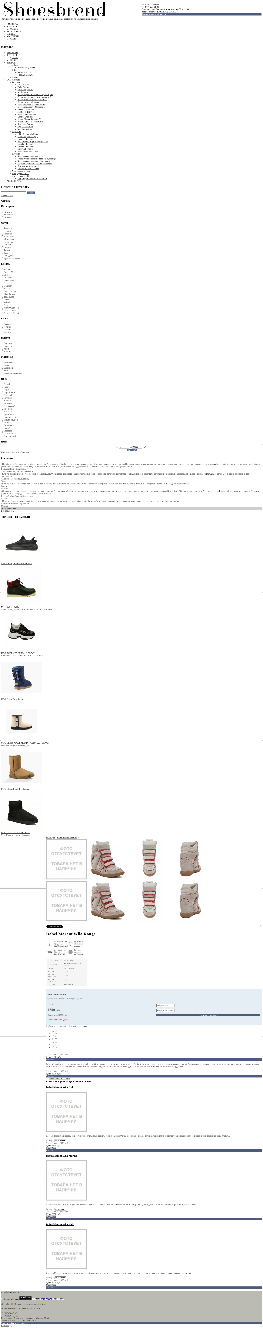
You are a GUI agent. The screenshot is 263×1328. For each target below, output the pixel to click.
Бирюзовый (9, 392)
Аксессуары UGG (20, 176)
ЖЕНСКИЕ (12, 26)
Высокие (8, 343)
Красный (8, 409)
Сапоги (7, 245)
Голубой (8, 398)
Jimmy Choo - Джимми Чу (30, 119)
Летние (7, 327)
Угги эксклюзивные (21, 171)
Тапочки (8, 228)
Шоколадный (10, 433)
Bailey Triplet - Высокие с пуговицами (35, 94)
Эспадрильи (9, 255)
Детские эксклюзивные (28, 166)
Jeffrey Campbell (11, 308)
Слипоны (8, 242)
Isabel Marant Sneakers (67, 837)
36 (55, 1034)
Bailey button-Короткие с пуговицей (34, 97)
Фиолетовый (10, 436)
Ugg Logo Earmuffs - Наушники (32, 178)
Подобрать (132, 450)
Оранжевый (9, 406)
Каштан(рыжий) (11, 420)
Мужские (16, 131)
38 (55, 1039)
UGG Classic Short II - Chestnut (15, 789)
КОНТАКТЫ (13, 36)
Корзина (5, 1325)
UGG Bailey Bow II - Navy (13, 699)
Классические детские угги (30, 156)
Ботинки (8, 234)
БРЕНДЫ (11, 34)
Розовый (8, 431)
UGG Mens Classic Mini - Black (15, 832)
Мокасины (9, 239)
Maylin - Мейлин (25, 129)
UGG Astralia (10, 310)
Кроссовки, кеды (12, 258)
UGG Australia (13, 80)
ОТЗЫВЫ (11, 39)
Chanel (15, 77)
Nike (14, 70)
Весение (8, 324)
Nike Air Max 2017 (26, 75)
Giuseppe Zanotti (11, 313)
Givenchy (8, 286)
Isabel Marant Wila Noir (59, 1078)
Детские (16, 154)
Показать (25, 452)
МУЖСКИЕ (12, 29)
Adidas (15, 65)
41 (55, 1047)
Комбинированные (13, 373)
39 (55, 1042)
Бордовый (8, 389)
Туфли (7, 250)
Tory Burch (9, 297)
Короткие (8, 346)
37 (55, 1036)
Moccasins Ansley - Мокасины (31, 107)
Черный (7, 387)
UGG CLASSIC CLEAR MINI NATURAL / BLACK (25, 743)
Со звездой (9, 425)
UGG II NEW (24, 85)
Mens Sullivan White (10, 607)
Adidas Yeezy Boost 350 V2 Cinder (16, 563)
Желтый (7, 400)
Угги (6, 253)
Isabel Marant (10, 280)
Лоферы (7, 247)
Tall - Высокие (24, 87)
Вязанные (8, 368)
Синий (7, 422)
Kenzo (7, 288)
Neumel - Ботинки (26, 139)
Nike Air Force (24, 72)
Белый (7, 384)
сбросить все (7, 195)
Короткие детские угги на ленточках (35, 163)
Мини (6, 349)
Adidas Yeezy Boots (26, 67)
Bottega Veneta (10, 272)
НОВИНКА (12, 24)
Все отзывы (6, 511)
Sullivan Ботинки (25, 149)
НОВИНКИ (12, 52)
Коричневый (10, 417)
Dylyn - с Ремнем (25, 126)
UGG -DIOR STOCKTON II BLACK (18, 653)
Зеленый (8, 403)
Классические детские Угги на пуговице (37, 159)
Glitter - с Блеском (26, 109)
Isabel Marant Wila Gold (60, 1087)
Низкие (7, 351)
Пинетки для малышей (28, 168)
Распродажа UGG (20, 173)
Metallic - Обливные (27, 114)
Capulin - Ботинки (26, 144)
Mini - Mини (23, 92)
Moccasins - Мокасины (28, 151)
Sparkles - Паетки (26, 124)
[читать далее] (210, 464)
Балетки (7, 231)
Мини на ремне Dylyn (28, 136)
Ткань (6, 370)
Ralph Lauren (10, 291)
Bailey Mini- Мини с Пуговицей (32, 99)
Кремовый (9, 414)
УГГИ (15, 57)
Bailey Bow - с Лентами (28, 102)
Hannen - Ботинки (26, 146)
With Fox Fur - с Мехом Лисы (31, 122)
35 (55, 1031)
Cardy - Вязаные (25, 117)
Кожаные (8, 365)
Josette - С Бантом (26, 112)
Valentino (8, 302)
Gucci (6, 283)
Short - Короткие (25, 89)
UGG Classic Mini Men (28, 134)
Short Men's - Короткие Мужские (33, 141)
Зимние (7, 332)
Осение (7, 329)
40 (55, 1044)
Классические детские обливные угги (35, 161)
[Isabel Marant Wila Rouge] (66, 879)
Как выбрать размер (78, 1026)
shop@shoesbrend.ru (10, 1292)
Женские (16, 82)
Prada (6, 299)
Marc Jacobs (9, 294)
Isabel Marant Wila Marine (61, 1155)
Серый (7, 428)
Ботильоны (9, 236)
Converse (8, 277)
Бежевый (8, 395)
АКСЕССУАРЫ (14, 31)
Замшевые (8, 362)
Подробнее (51, 1148)
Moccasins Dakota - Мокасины (31, 104)
